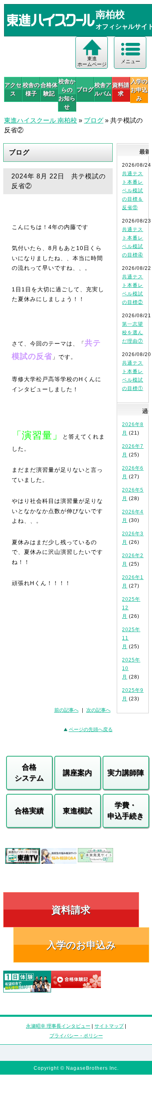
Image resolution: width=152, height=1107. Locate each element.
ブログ (85, 89)
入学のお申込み (81, 944)
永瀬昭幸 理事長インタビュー (58, 1026)
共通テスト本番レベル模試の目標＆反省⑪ (132, 190)
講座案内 (77, 773)
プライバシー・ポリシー (76, 1036)
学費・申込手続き (125, 810)
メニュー (130, 61)
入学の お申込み (139, 90)
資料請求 (120, 89)
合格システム (29, 772)
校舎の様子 (31, 89)
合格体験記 (49, 89)
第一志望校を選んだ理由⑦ (132, 332)
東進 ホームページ (92, 61)
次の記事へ (98, 710)
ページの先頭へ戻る (91, 729)
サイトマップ (109, 1026)
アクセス (12, 89)
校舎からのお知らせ (66, 94)
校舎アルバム (102, 89)
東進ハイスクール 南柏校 (40, 120)
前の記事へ (66, 710)
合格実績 (29, 811)
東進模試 (77, 811)
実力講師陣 (125, 773)
